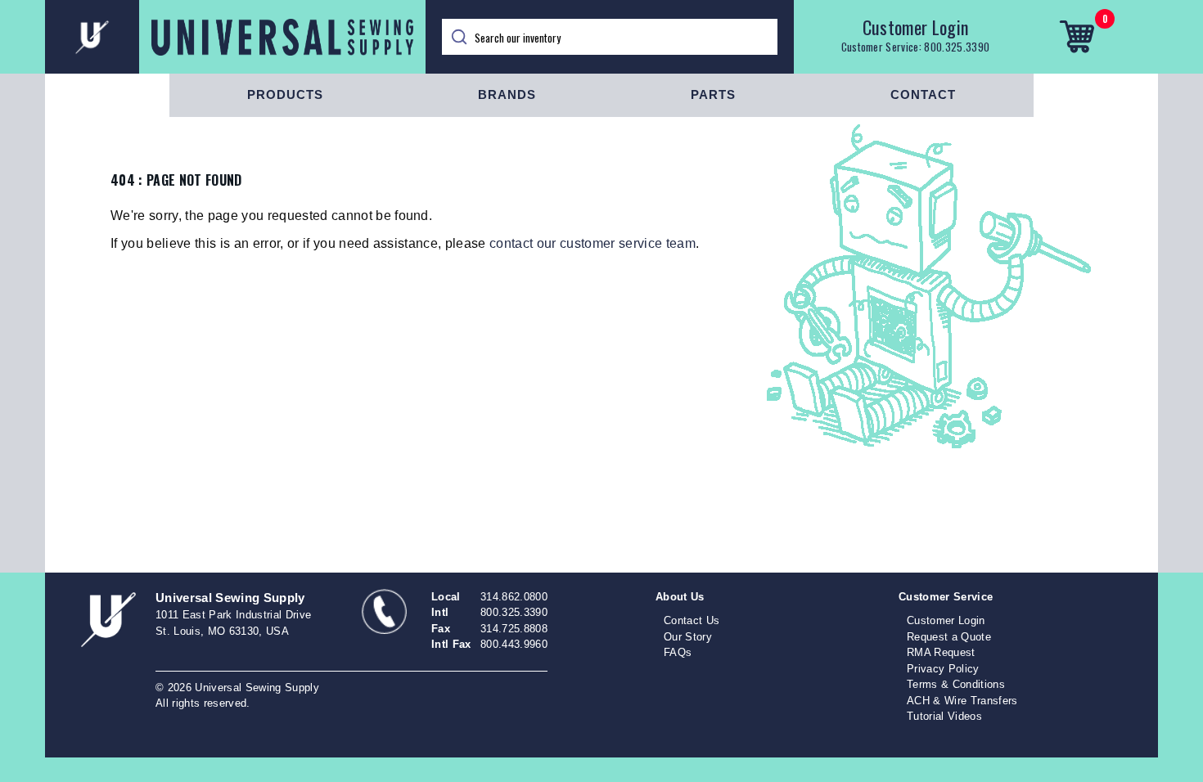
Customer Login (916, 27)
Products (285, 94)
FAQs (678, 652)
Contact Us (691, 620)
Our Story (688, 637)
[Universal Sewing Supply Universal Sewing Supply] (235, 37)
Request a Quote (949, 637)
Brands (507, 94)
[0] (1076, 36)
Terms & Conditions (956, 684)
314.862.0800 (513, 597)
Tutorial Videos (944, 716)
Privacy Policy (943, 669)
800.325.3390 (956, 46)
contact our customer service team (592, 243)
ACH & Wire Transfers (962, 700)
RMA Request (941, 652)
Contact (923, 94)
